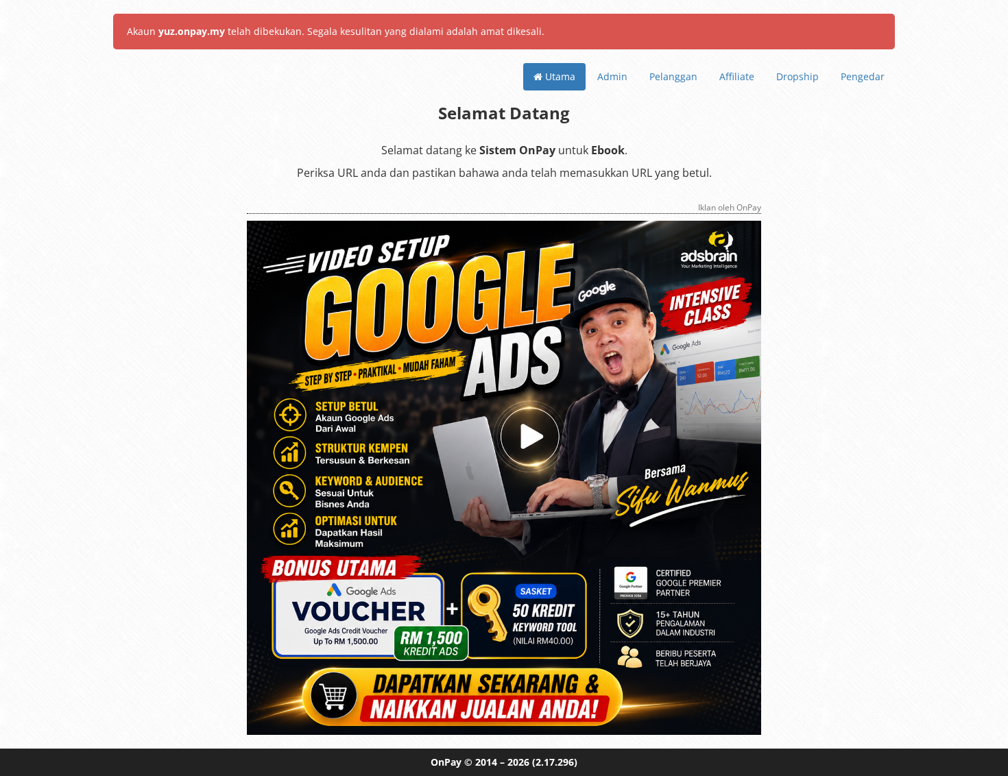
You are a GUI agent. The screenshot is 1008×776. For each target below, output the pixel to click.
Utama (558, 76)
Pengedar (863, 76)
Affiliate (736, 76)
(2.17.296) (554, 761)
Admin (612, 76)
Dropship (797, 76)
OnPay (446, 761)
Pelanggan (673, 76)
